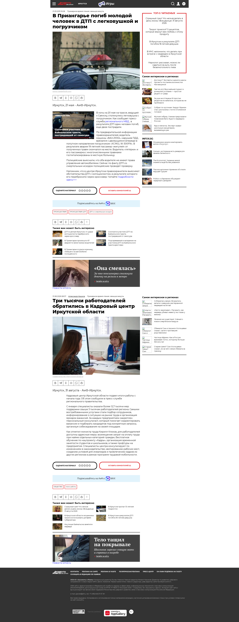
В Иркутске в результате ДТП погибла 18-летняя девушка (164, 42)
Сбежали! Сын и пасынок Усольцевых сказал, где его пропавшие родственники (170, 330)
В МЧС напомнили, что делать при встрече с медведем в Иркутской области (164, 54)
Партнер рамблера (94, 611)
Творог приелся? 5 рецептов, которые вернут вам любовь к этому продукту (164, 31)
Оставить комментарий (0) (119, 191)
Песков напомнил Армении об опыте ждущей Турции (169, 171)
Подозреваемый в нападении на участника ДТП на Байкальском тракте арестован (122, 243)
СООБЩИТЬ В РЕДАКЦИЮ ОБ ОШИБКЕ (85, 574)
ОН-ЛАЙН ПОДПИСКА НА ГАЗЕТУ (169, 572)
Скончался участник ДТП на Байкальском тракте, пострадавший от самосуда (120, 234)
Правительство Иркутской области (68, 376)
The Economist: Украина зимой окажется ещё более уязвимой (166, 161)
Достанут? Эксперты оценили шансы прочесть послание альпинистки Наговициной (170, 82)
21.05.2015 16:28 (59, 11)
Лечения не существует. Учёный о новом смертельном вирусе (168, 320)
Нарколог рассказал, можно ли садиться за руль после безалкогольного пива (164, 65)
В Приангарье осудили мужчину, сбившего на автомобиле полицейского (78, 251)
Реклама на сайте (90, 572)
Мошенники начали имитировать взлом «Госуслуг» (167, 143)
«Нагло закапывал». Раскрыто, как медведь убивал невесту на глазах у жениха (169, 312)
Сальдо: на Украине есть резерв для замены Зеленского (169, 152)
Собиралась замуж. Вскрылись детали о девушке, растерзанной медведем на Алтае (168, 303)
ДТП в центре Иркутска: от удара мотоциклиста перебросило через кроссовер (78, 234)
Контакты (74, 572)
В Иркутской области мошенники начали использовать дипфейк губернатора (79, 517)
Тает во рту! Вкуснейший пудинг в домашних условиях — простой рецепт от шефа (169, 91)
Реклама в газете (108, 572)
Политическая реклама (129, 572)
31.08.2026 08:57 (59, 296)
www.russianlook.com (62, 91)
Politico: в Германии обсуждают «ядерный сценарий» (166, 180)
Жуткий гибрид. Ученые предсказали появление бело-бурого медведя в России (170, 119)
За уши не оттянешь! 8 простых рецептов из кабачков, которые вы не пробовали (170, 100)
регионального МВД (117, 121)
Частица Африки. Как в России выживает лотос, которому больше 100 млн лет (169, 339)
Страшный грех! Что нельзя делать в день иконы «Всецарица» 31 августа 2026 (164, 20)
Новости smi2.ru (62, 288)
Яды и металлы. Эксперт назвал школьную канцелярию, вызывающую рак (167, 128)
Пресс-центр (148, 572)
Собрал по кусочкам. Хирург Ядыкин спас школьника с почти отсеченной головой (170, 109)
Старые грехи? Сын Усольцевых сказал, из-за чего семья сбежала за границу (169, 349)
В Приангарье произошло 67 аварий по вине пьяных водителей (79, 242)
